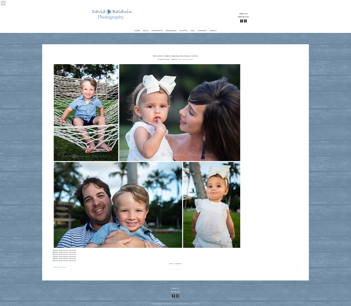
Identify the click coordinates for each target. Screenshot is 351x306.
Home (137, 31)
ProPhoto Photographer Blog (181, 304)
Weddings (171, 31)
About (213, 31)
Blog (146, 31)
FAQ (192, 31)
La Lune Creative (195, 304)
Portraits (157, 31)
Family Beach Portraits (185, 59)
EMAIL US (243, 14)
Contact (202, 31)
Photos (184, 31)
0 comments (175, 263)
